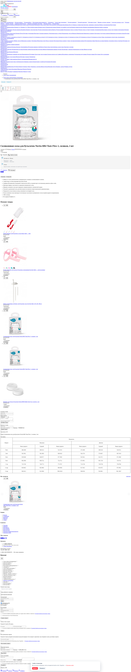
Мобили (45, 49)
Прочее (9, 31)
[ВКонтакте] (3, 172)
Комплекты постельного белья (117, 33)
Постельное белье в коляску (60, 40)
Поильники (37, 24)
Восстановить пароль (5, 643)
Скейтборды (41, 47)
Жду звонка (3, 653)
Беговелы (14, 47)
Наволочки (13, 33)
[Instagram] (6, 538)
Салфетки (59, 54)
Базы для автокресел (107, 37)
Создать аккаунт (4, 618)
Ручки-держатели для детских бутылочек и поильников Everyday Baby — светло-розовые (24, 269)
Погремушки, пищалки (67, 49)
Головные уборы (27, 66)
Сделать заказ (4, 429)
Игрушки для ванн (24, 56)
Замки (93, 40)
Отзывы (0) (9, 81)
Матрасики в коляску (26, 40)
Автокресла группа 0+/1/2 (29, 37)
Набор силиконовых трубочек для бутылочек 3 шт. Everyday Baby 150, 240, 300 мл (22, 303)
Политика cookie (7, 532)
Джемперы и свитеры (36, 66)
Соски (41, 24)
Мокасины (20, 69)
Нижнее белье (4, 66)
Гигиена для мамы (5, 59)
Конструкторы (39, 49)
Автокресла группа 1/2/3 (75, 37)
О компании (15, 71)
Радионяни (48, 61)
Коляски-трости (42, 27)
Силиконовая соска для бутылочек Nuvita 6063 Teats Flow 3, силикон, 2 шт (20, 336)
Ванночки (3, 56)
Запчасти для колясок (8, 580)
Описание (3, 81)
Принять (35, 668)
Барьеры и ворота (28, 61)
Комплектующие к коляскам (101, 27)
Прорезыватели (25, 54)
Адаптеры (120, 40)
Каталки (18, 47)
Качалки (11, 51)
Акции (6, 71)
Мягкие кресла (4, 31)
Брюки (21, 66)
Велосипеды (4, 47)
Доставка (10, 71)
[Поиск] (2, 11)
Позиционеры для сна (67, 33)
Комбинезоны (10, 66)
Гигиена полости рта (52, 54)
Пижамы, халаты (60, 66)
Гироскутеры (47, 47)
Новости (25, 71)
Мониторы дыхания (5, 61)
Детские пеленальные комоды (45, 29)
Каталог (4, 19)
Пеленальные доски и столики (71, 29)
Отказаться (42, 668)
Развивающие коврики (52, 49)
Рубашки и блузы (68, 66)
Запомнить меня (6, 603)
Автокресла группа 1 (53, 37)
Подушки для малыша (28, 33)
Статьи (29, 71)
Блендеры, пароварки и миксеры (91, 24)
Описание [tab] (3, 176)
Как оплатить (6, 529)
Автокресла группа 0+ (6, 37)
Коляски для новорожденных (7, 27)
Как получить (6, 530)
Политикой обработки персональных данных (42, 613)
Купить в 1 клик (13, 154)
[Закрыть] (14, 17)
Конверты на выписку (6, 44)
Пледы (21, 33)
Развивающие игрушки (78, 49)
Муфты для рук (17, 40)
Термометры (32, 56)
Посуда (71, 24)
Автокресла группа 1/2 (63, 37)
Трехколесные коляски (51, 27)
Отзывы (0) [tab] (8, 176)
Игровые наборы (27, 49)
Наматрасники (80, 33)
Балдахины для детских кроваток (102, 33)
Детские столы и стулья (84, 29)
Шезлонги (15, 51)
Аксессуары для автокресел (118, 37)
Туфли (2, 69)
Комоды (54, 29)
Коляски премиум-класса (77, 27)
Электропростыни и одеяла (55, 33)
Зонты (116, 40)
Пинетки (25, 69)
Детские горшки (91, 54)
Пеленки (18, 33)
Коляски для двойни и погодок (64, 27)
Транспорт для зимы (68, 47)
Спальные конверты (44, 33)
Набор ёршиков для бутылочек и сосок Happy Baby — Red (16, 233)
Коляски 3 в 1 (24, 27)
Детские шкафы (60, 29)
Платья (46, 66)
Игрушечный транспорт (6, 49)
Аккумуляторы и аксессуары (57, 47)
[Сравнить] (4, 205)
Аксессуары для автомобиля (7, 38)
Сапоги (10, 69)
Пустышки (32, 54)
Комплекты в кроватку (89, 33)
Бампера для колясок (109, 40)
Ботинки (6, 69)
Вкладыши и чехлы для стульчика (110, 29)
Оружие (60, 49)
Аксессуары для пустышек (41, 54)
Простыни (36, 33)
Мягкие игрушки (88, 49)
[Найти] (14, 9)
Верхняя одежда (52, 66)
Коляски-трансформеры (89, 27)
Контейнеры (66, 24)
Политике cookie (70, 665)
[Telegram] (1, 172)
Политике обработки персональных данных (32, 641)
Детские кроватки (16, 29)
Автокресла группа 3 (97, 37)
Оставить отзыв (4, 422)
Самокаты (9, 47)
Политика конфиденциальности (10, 531)
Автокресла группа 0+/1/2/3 (41, 37)
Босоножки (14, 69)
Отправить (3, 665)
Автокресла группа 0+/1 (17, 37)
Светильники (121, 29)
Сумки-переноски (13, 59)
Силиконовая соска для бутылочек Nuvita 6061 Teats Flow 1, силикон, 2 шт (20, 369)
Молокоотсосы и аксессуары (22, 24)
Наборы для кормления (104, 24)
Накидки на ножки (100, 40)
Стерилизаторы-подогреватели (8, 24)
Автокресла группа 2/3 (86, 37)
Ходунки (7, 51)
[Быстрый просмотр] (7, 205)
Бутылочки (31, 24)
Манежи (3, 51)
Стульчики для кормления (96, 29)
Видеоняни (53, 61)
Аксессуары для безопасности (17, 61)
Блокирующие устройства (39, 61)
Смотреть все (4, 26)
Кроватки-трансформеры (6, 29)
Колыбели (23, 29)
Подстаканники (88, 40)
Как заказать (6, 527)
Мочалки (18, 56)
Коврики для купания (11, 56)
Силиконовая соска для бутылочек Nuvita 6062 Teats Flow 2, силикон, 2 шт (13, 505)
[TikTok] (4, 538)
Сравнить (4, 170)
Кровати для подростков (32, 29)
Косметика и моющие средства (14, 54)
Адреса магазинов (7, 546)
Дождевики (34, 40)
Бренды (2, 71)
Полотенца (11, 34)
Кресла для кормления (23, 59)
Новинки (5, 526)
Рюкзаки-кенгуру (33, 59)
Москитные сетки (41, 40)
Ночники (126, 29)
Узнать (2, 630)
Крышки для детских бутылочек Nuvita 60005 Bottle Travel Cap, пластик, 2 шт (21, 401)
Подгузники (98, 54)
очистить (128, 476)
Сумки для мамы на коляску (7, 40)
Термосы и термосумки (78, 24)
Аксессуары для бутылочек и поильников (53, 24)
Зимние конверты (15, 44)
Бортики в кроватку (5, 33)
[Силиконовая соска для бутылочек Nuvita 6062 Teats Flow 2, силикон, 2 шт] (26, 142)
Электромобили (24, 47)
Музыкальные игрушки (17, 49)
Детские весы (4, 54)
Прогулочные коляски (33, 27)
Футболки (16, 66)
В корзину (6, 238)
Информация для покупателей (14, 1)
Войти (2, 601)
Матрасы (74, 33)
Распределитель (4, 64)
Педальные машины (33, 47)
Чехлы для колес (50, 40)
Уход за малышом (105, 54)
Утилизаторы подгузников (80, 54)
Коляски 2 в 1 (17, 27)
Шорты (43, 66)
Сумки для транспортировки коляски (76, 40)
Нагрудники (113, 24)
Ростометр (12, 170)
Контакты (20, 71)
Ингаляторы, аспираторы (68, 54)
